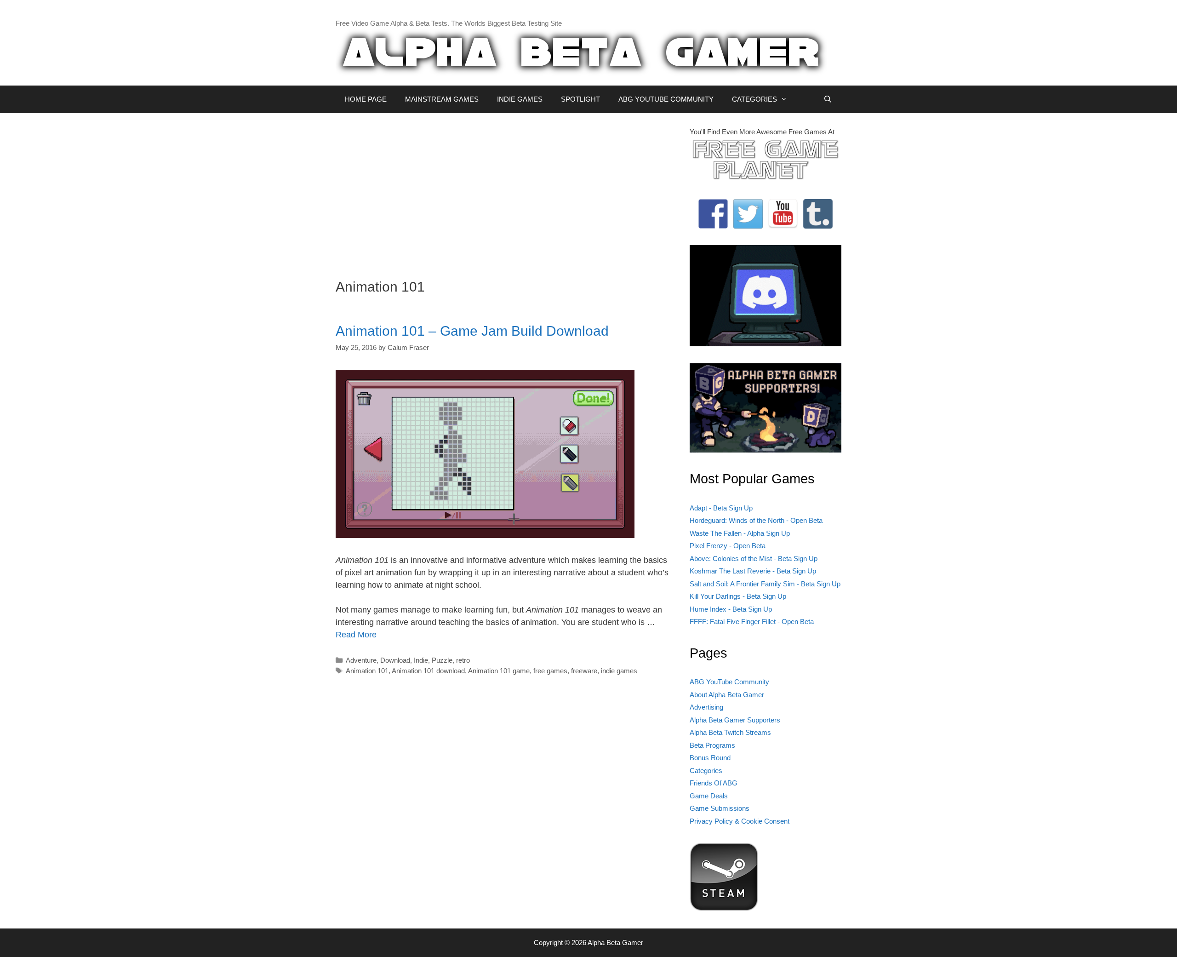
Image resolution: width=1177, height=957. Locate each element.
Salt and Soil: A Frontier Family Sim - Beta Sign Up (765, 584)
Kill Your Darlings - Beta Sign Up (738, 596)
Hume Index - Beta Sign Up (731, 609)
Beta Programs (712, 745)
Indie (421, 660)
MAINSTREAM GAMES (442, 99)
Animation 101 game (499, 671)
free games (550, 671)
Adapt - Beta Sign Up (721, 508)
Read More (356, 634)
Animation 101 (367, 671)
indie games (619, 671)
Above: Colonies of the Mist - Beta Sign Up (753, 558)
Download (395, 660)
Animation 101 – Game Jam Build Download (472, 330)
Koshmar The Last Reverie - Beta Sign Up (753, 571)
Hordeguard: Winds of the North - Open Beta (756, 520)
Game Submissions (719, 808)
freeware (584, 671)
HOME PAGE (366, 99)
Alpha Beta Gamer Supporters (735, 720)
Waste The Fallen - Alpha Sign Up (740, 533)
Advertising (706, 707)
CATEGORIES (754, 99)
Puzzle (442, 660)
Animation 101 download (428, 671)
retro (463, 660)
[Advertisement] (506, 191)
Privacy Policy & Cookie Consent (739, 821)
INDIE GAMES (520, 99)
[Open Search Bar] (827, 99)
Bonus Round (710, 758)
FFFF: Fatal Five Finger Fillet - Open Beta (752, 621)
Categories (706, 770)
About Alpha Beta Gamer (727, 695)
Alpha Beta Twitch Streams (730, 732)
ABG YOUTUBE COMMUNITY (666, 99)
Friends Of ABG (713, 783)
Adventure (361, 660)
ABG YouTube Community (729, 682)
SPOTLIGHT (580, 99)
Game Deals (709, 796)
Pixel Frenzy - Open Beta (728, 546)
